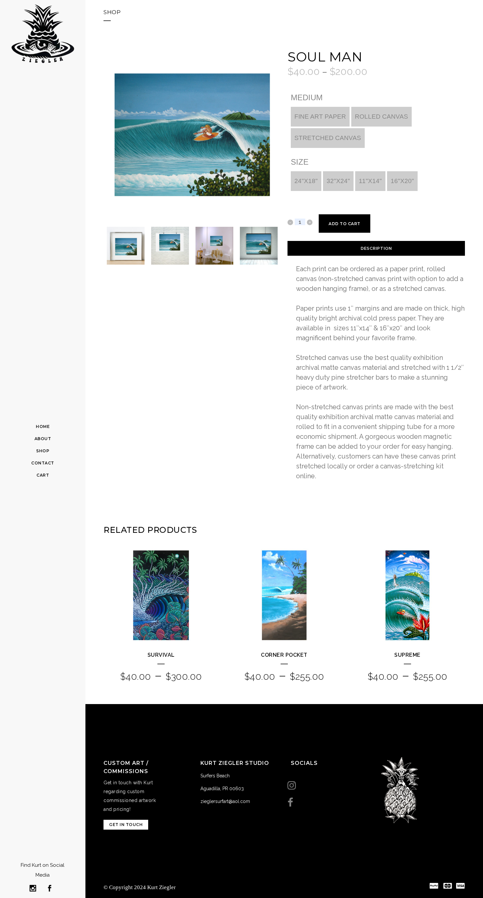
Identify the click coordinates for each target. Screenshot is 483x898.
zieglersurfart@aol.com (225, 801)
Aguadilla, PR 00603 (222, 788)
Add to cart (344, 223)
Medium (307, 97)
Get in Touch (126, 824)
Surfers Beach (215, 775)
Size (300, 162)
